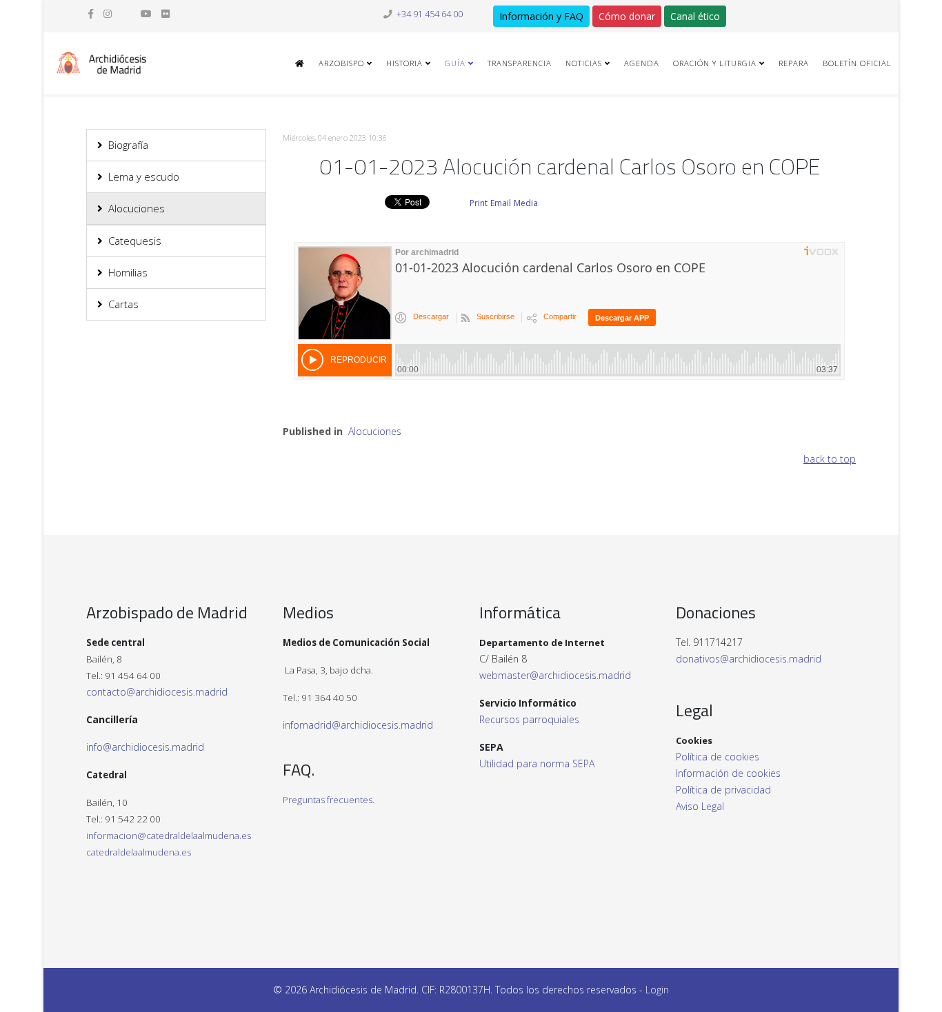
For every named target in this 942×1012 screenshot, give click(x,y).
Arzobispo (341, 63)
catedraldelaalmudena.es (138, 852)
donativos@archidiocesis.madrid (748, 658)
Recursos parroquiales (529, 719)
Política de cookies (717, 756)
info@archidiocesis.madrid (145, 746)
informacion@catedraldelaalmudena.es (168, 835)
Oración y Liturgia (714, 63)
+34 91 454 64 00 (430, 14)
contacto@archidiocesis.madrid (157, 691)
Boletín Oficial (857, 63)
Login (657, 989)
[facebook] (91, 13)
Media (526, 203)
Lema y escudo (143, 176)
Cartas (123, 304)
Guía (455, 63)
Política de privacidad (723, 789)
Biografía (128, 145)
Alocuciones (136, 208)
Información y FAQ (541, 16)
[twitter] (126, 13)
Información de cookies (728, 773)
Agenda (641, 63)
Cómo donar (627, 16)
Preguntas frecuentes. (328, 799)
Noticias (583, 63)
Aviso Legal (700, 806)
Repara (794, 63)
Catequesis (134, 240)
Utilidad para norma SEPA (536, 763)
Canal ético (695, 16)
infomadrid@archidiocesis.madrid (358, 724)
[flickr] (165, 13)
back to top (829, 458)
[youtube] (146, 13)
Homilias (128, 272)
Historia (404, 63)
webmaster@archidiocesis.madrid (555, 675)
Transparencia (520, 63)
